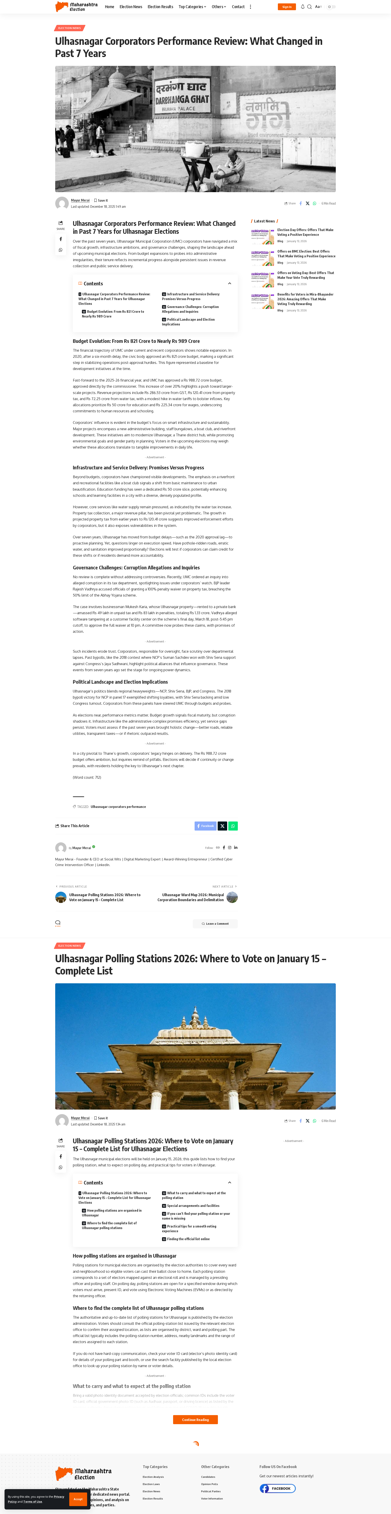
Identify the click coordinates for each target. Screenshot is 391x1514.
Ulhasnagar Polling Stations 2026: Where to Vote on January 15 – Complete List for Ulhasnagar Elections (115, 1197)
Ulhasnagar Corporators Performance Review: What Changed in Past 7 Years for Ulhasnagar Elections (114, 299)
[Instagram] (230, 848)
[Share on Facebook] (300, 203)
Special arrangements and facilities (193, 1206)
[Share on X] (307, 203)
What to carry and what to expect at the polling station (194, 1195)
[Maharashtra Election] (76, 7)
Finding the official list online (188, 1239)
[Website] (218, 848)
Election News (69, 28)
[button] (78, 1499)
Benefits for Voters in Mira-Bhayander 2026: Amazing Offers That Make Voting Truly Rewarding (305, 299)
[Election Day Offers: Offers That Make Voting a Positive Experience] (262, 235)
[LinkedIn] (236, 848)
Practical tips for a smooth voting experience (189, 1228)
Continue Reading (195, 1420)
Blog (280, 241)
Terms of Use (32, 1501)
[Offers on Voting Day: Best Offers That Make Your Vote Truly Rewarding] (262, 278)
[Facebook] (224, 848)
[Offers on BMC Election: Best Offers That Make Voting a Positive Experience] (262, 257)
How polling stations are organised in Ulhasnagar (112, 1212)
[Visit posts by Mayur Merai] (62, 203)
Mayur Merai (80, 200)
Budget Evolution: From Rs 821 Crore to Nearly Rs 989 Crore (113, 314)
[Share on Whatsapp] (314, 203)
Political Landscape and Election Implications (188, 322)
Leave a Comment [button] (217, 923)
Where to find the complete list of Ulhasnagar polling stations (109, 1225)
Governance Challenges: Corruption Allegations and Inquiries (190, 309)
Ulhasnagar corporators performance (118, 807)
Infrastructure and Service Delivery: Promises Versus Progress (191, 296)
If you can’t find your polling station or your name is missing (196, 1216)
